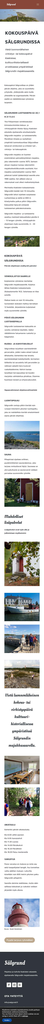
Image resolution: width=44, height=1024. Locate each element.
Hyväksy (6, 1020)
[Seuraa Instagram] (14, 985)
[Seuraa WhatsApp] (19, 985)
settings (25, 1016)
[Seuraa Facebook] (9, 985)
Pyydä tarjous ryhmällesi (20, 940)
